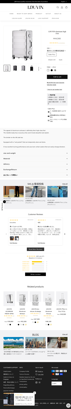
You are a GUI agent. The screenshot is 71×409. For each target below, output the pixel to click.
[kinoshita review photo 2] (17, 238)
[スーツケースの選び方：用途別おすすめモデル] (57, 342)
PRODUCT (39, 13)
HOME (12, 13)
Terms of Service (24, 374)
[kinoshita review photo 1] (12, 238)
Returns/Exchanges (9, 388)
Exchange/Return (10, 170)
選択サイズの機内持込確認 (55, 50)
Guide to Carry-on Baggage (8, 378)
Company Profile (24, 371)
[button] (54, 43)
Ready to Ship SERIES (24, 13)
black (51, 70)
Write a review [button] (35, 274)
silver (48, 70)
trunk (60, 60)
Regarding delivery (8, 385)
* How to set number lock (54, 89)
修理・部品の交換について (10, 382)
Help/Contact (7, 371)
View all (65, 184)
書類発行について (8, 374)
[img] (14, 220)
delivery (6, 164)
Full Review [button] (13, 243)
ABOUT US (57, 13)
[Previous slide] (6, 234)
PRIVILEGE (55, 18)
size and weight (9, 153)
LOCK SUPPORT (43, 18)
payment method (8, 390)
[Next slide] (64, 234)
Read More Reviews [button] (35, 249)
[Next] (40, 68)
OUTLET (48, 13)
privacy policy (23, 384)
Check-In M (51, 60)
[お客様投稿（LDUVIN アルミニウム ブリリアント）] (13, 191)
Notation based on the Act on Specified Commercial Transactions (27, 379)
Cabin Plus (51, 54)
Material (6, 159)
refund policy (23, 387)
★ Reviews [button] (2, 206)
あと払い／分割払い (10, 175)
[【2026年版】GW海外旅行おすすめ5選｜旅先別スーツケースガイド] (13, 342)
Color (51, 67)
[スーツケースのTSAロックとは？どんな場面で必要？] (35, 342)
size (55, 49)
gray (55, 70)
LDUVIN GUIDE (17, 18)
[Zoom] (22, 44)
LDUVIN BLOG (30, 18)
